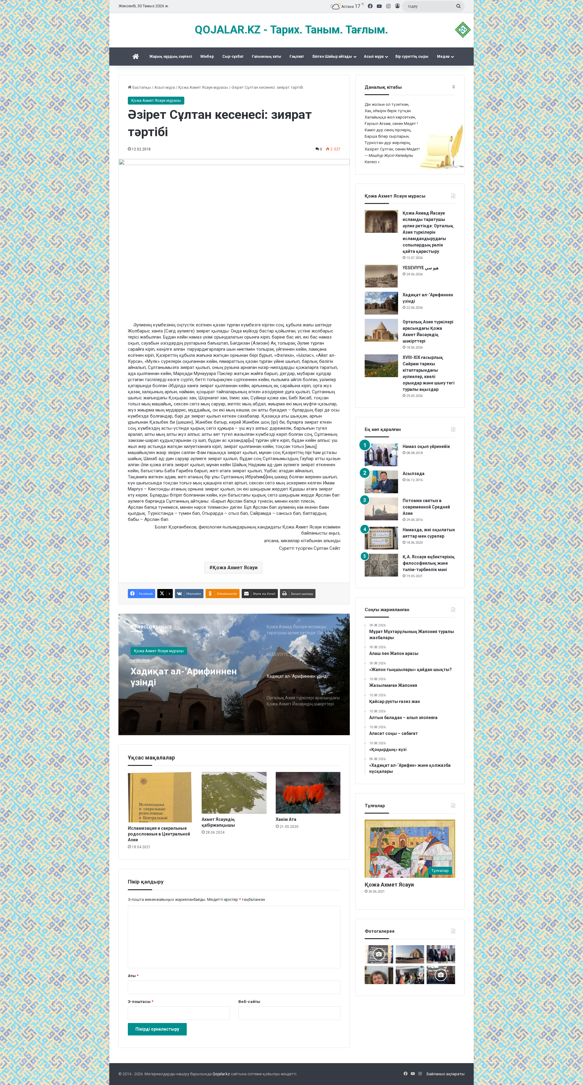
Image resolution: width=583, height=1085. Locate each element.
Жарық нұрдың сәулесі (170, 56)
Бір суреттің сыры (411, 56)
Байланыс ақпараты (446, 1074)
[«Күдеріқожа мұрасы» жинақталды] (410, 975)
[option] (234, 674)
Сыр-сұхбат (233, 56)
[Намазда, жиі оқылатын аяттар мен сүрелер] (381, 538)
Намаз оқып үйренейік (426, 446)
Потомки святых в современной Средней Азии (426, 507)
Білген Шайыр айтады (332, 56)
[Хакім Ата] (308, 793)
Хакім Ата (286, 819)
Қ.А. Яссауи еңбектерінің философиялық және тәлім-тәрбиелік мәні (429, 563)
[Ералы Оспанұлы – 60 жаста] (379, 975)
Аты (133, 975)
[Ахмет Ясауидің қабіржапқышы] (234, 793)
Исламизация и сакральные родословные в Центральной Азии (159, 834)
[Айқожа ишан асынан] (410, 954)
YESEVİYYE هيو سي (420, 267)
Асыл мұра (374, 56)
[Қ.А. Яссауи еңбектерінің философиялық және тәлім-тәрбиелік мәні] (381, 565)
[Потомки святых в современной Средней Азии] (381, 509)
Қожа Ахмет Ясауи (235, 567)
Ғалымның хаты (266, 56)
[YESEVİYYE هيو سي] (381, 276)
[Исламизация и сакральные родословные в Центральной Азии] (160, 797)
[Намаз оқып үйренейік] (381, 454)
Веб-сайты (249, 1001)
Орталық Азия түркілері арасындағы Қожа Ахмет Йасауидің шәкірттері (186, 677)
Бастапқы (141, 87)
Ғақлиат (297, 56)
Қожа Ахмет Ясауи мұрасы (203, 87)
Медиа (443, 56)
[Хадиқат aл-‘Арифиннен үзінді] (381, 303)
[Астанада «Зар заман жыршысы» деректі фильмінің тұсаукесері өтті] (441, 975)
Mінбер (207, 56)
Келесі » (372, 162)
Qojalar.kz (221, 1074)
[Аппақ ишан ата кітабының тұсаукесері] (441, 954)
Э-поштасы (140, 1001)
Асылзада (413, 473)
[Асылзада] (381, 481)
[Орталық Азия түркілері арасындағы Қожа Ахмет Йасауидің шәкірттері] (381, 330)
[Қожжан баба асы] (379, 954)
